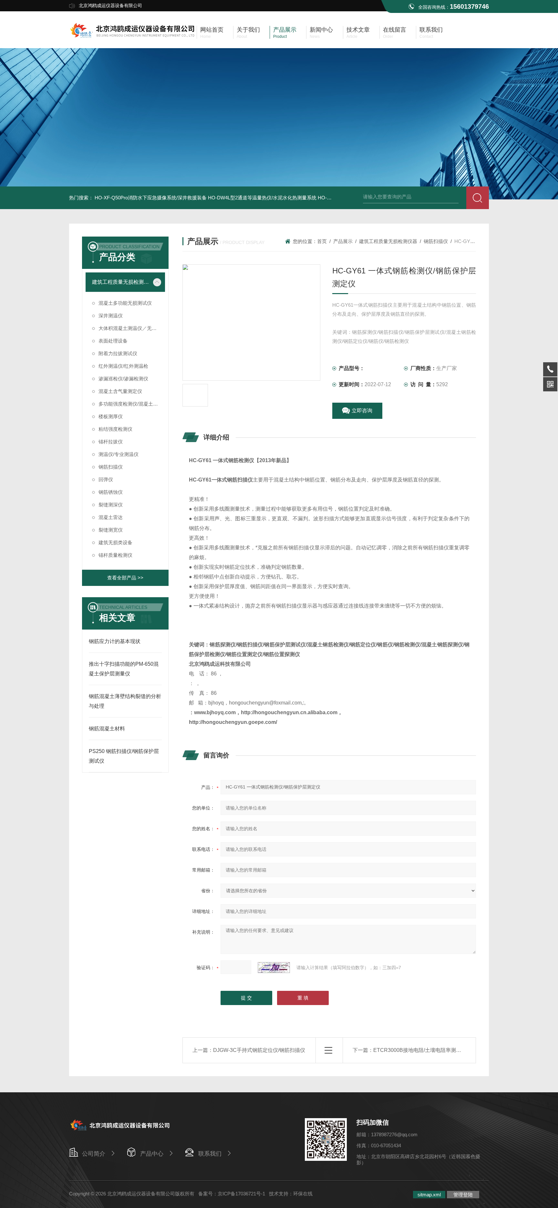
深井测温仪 (110, 315)
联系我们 (210, 1153)
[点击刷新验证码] (274, 967)
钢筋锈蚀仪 (110, 492)
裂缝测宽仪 (110, 530)
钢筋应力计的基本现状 (114, 641)
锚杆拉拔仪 (110, 441)
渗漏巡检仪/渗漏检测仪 (123, 378)
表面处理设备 (113, 341)
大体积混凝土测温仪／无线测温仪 (131, 328)
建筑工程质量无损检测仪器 (120, 282)
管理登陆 (463, 1194)
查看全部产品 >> (125, 577)
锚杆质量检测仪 (115, 555)
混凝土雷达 (110, 517)
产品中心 (151, 1153)
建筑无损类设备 (115, 542)
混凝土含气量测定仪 (120, 391)
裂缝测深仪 (110, 504)
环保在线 (303, 1193)
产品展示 (343, 241)
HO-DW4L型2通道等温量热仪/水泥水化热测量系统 (262, 197)
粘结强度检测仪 (115, 429)
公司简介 (93, 1153)
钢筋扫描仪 (110, 467)
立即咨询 (362, 410)
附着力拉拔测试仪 (117, 353)
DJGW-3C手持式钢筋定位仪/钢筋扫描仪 (259, 1050)
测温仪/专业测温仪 (118, 454)
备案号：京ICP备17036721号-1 (231, 1193)
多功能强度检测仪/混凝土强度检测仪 (131, 404)
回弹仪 (105, 479)
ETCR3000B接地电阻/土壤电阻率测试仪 (419, 1050)
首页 (322, 241)
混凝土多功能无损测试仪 (125, 303)
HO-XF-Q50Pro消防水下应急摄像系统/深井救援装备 (151, 197)
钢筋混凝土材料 (107, 728)
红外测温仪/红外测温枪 (123, 366)
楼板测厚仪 (110, 416)
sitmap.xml (429, 1194)
